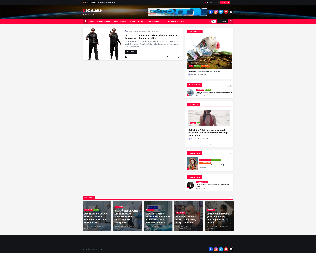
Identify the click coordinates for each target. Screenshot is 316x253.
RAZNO (136, 31)
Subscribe (222, 21)
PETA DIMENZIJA (202, 181)
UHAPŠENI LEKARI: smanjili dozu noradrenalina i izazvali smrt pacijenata (96, 213)
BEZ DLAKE (200, 90)
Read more (131, 52)
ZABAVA (123, 21)
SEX (198, 123)
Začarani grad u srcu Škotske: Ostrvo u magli (210, 183)
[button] (228, 32)
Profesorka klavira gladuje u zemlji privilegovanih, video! (187, 215)
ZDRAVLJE (205, 66)
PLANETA (197, 66)
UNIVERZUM (173, 21)
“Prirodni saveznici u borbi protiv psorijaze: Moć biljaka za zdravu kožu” (214, 163)
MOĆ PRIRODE (204, 160)
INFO (183, 21)
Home (91, 21)
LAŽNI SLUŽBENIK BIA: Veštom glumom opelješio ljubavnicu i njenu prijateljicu (151, 36)
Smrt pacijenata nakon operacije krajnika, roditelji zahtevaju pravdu (217, 215)
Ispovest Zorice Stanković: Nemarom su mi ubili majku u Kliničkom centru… (127, 215)
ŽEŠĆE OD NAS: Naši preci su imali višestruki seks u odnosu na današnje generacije (208, 132)
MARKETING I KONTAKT (155, 21)
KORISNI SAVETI (103, 21)
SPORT (140, 21)
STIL (115, 21)
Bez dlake (129, 31)
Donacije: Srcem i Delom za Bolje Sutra (204, 71)
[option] (209, 56)
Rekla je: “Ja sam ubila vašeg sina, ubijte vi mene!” (155, 216)
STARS (132, 21)
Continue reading (173, 57)
